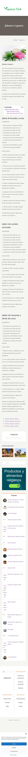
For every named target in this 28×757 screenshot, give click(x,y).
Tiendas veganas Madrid (12, 419)
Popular (14, 495)
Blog (7, 706)
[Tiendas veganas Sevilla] (5, 520)
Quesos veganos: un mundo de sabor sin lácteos (16, 501)
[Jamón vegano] (5, 543)
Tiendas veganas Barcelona (13, 421)
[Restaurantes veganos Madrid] (5, 536)
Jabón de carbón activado (13, 111)
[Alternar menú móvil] (25, 13)
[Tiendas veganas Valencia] (5, 549)
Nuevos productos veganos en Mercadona (15, 527)
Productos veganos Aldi (14, 585)
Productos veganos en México (7, 448)
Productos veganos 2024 (15, 555)
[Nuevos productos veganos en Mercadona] (5, 526)
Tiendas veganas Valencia (12, 424)
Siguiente (22, 40)
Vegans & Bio (11, 568)
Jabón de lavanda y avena (12, 110)
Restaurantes (7, 699)
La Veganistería (12, 657)
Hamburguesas (20, 699)
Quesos (20, 702)
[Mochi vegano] (5, 602)
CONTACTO (7, 678)
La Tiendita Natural (13, 636)
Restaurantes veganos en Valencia (15, 623)
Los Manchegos (12, 513)
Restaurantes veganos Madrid (16, 536)
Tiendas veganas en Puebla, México (16, 643)
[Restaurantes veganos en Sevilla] (5, 615)
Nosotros (20, 688)
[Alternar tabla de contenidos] (21, 107)
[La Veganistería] (5, 657)
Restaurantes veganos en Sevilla (15, 616)
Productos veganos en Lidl (15, 574)
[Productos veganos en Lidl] (5, 574)
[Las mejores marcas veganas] (5, 507)
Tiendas (7, 702)
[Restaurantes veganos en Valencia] (5, 622)
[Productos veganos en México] (7, 452)
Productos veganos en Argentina (20, 448)
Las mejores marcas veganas (16, 507)
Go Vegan (10, 629)
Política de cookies (13, 755)
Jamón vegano (12, 543)
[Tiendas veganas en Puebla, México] (5, 642)
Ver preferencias (14, 751)
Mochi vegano (12, 602)
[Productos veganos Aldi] (5, 585)
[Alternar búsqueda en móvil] (23, 13)
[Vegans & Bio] (5, 568)
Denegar (14, 747)
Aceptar (14, 744)
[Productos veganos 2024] (5, 555)
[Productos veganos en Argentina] (20, 452)
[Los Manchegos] (5, 513)
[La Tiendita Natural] (5, 636)
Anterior (15, 40)
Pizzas (20, 706)
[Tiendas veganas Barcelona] (5, 562)
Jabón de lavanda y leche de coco (15, 113)
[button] (26, 733)
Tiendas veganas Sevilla (11, 426)
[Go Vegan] (5, 629)
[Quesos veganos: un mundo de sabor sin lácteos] (5, 500)
